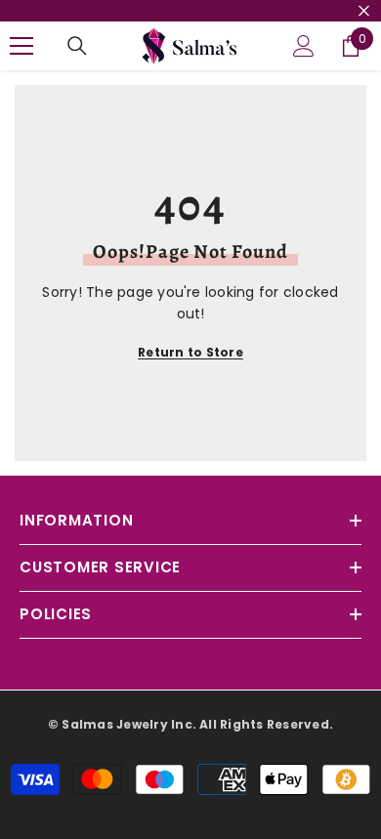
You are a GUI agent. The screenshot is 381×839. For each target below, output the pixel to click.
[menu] (21, 46)
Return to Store (190, 352)
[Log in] (304, 46)
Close (364, 11)
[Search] (77, 46)
